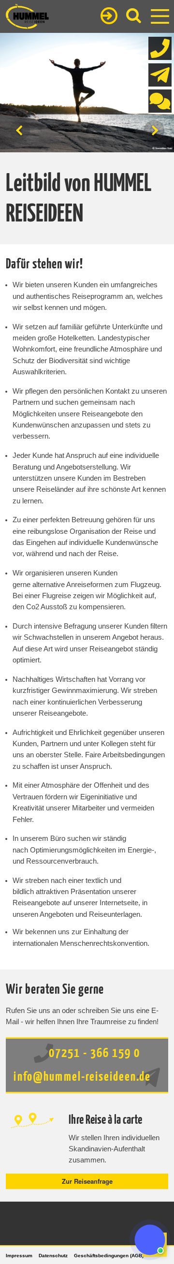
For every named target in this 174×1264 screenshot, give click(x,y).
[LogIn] (109, 17)
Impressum (19, 1255)
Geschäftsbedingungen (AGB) (109, 1255)
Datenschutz (53, 1255)
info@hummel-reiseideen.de (82, 1077)
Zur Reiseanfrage (87, 1181)
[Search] (133, 15)
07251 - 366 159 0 (93, 1053)
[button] (150, 1240)
